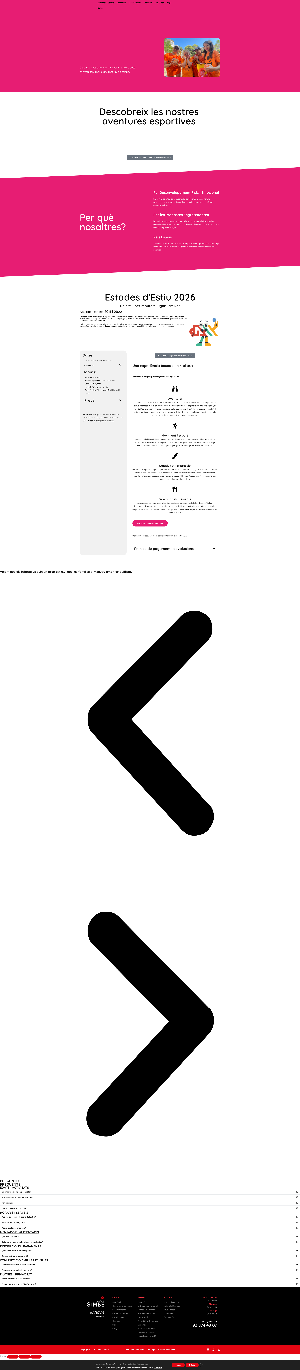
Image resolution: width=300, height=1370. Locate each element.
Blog (168, 2)
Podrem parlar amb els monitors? (17, 1270)
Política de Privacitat (134, 1349)
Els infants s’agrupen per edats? (16, 1192)
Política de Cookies (166, 1349)
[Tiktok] (213, 1349)
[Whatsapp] (219, 1349)
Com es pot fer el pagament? (15, 1256)
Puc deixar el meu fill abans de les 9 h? (19, 1217)
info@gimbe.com (209, 1321)
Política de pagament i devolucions (164, 548)
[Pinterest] (36, 1357)
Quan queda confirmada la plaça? (17, 1250)
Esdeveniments (134, 2)
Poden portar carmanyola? (14, 1228)
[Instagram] (208, 1349)
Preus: (89, 400)
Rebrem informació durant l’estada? (18, 1264)
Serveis (111, 2)
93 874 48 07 (205, 1325)
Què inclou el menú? (10, 1236)
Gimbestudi (121, 2)
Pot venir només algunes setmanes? (18, 1197)
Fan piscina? (7, 1203)
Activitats (102, 2)
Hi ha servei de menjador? (13, 1222)
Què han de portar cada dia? (14, 1208)
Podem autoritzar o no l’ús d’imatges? (19, 1284)
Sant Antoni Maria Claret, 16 (97, 1312)
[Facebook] (13, 1357)
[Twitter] (24, 1357)
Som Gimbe (159, 2)
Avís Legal (151, 1349)
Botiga (100, 8)
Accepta (178, 1365)
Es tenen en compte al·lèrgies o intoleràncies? (22, 1242)
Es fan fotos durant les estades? (16, 1278)
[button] (103, 365)
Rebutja (192, 1365)
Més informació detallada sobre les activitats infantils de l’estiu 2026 (159, 535)
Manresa (100, 1316)
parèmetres (158, 1368)
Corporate (148, 2)
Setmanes (89, 365)
